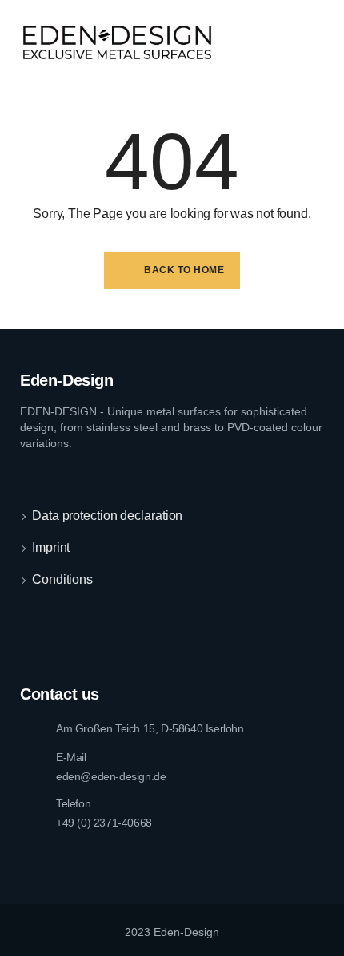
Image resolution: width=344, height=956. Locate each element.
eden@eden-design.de (111, 776)
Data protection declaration (107, 515)
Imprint (51, 547)
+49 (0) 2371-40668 (104, 822)
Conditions (62, 579)
